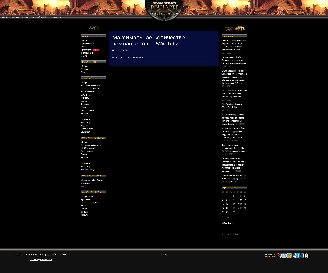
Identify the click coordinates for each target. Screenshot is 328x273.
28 (227, 212)
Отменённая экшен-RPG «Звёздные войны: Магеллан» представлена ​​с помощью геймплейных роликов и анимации (234, 164)
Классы (84, 205)
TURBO (236, 234)
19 (245, 204)
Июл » (230, 223)
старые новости (137, 57)
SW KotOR (35, 17)
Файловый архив (87, 53)
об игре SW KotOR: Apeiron (92, 180)
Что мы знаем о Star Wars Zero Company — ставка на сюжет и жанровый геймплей (234, 60)
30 (234, 212)
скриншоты (85, 183)
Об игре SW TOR (88, 196)
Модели (84, 125)
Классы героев (87, 110)
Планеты (84, 154)
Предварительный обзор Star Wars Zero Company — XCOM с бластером (234, 178)
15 (230, 204)
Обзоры (84, 46)
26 (245, 208)
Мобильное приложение (91, 85)
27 (223, 212)
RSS (223, 234)
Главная (84, 40)
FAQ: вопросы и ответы (90, 88)
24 (238, 208)
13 (223, 204)
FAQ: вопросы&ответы (90, 202)
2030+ (27, 17)
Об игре (84, 66)
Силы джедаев (87, 95)
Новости (122, 57)
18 (241, 204)
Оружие (84, 101)
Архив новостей (87, 43)
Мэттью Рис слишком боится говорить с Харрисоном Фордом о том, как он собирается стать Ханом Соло (234, 134)
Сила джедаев (87, 151)
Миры (83, 107)
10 (238, 200)
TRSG (229, 234)
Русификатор (86, 199)
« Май (224, 223)
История (84, 113)
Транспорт (85, 104)
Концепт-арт (86, 122)
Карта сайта (46, 259)
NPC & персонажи (88, 92)
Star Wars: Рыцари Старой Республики (48, 254)
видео (83, 186)
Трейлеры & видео (88, 169)
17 (238, 204)
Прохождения (89, 50)
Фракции (84, 212)
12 (245, 200)
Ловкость (85, 98)
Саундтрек (85, 132)
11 (241, 200)
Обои (83, 72)
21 (227, 208)
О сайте (84, 56)
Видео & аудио (87, 129)
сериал (54, 17)
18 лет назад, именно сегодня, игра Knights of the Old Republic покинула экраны (234, 148)
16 (234, 204)
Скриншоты (85, 69)
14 (227, 204)
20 (223, 208)
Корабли (84, 215)
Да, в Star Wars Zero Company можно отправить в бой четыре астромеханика (234, 93)
